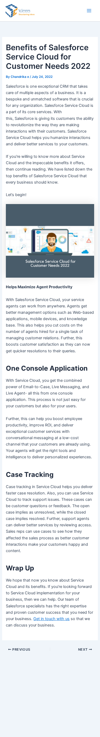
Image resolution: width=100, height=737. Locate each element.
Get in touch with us (51, 618)
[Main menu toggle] (89, 10)
